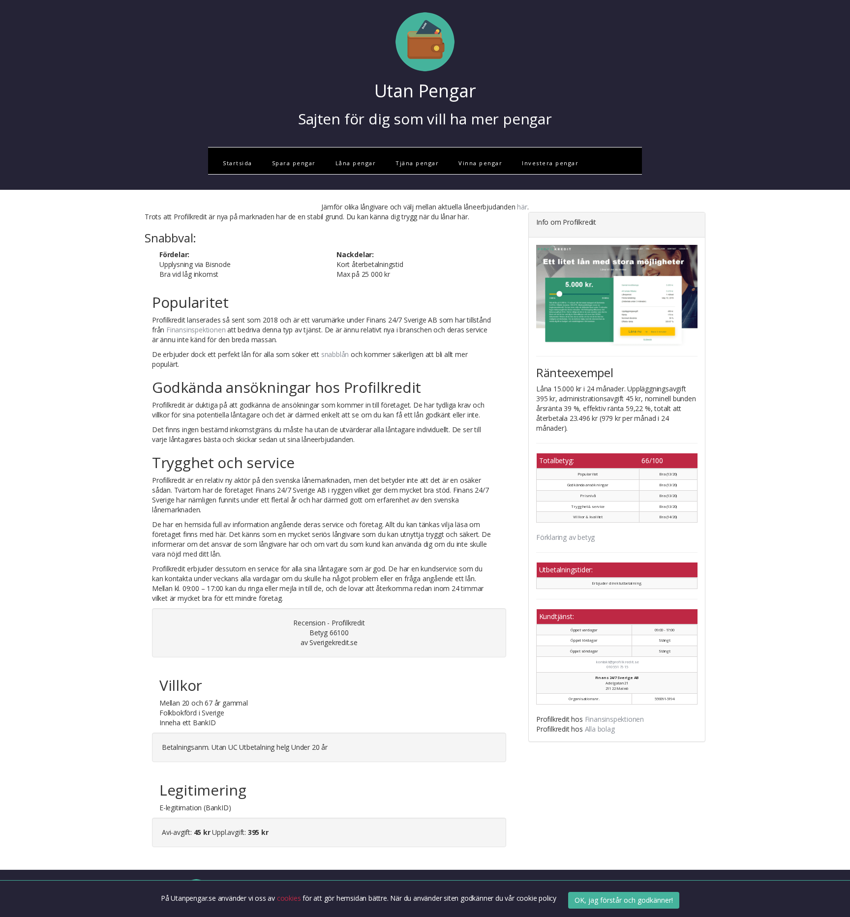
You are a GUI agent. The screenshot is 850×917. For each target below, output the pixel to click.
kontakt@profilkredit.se (617, 661)
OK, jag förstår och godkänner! (624, 900)
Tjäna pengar (417, 163)
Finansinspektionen (195, 329)
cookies (290, 898)
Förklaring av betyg (565, 537)
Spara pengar (294, 163)
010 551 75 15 (617, 666)
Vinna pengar (480, 163)
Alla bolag (600, 729)
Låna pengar (355, 163)
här (522, 206)
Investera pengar (550, 163)
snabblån (335, 354)
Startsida (237, 163)
